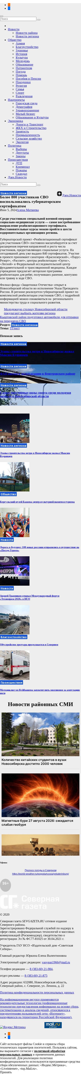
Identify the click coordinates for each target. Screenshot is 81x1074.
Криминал (23, 166)
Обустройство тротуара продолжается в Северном (29, 644)
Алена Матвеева (28, 210)
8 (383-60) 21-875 (36, 975)
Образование (24, 64)
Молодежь (23, 61)
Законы (21, 156)
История (21, 54)
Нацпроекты (16, 99)
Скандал (21, 173)
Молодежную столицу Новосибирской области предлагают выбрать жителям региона (35, 311)
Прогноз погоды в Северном (40, 870)
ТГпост (15, 328)
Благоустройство (27, 47)
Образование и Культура (32, 117)
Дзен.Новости (17, 177)
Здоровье (22, 50)
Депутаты (22, 152)
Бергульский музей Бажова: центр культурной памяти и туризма (37, 501)
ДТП (19, 163)
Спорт (20, 92)
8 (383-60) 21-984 (41, 969)
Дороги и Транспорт (29, 124)
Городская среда (26, 103)
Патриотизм (24, 68)
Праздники (23, 82)
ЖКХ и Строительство (31, 128)
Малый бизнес (25, 114)
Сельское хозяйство (29, 138)
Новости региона (27, 36)
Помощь (21, 75)
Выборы (21, 149)
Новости (13, 29)
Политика (14, 145)
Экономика (15, 121)
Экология (22, 142)
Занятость (22, 131)
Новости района (27, 32)
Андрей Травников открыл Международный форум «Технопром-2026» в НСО (29, 597)
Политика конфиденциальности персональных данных (37, 992)
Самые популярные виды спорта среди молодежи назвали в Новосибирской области (35, 394)
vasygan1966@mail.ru (56, 962)
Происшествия (18, 159)
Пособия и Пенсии (28, 78)
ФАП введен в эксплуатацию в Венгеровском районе (37, 373)
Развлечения (24, 96)
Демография (24, 106)
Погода (21, 71)
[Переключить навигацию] (1, 16)
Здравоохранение (27, 110)
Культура (22, 57)
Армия (20, 43)
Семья (20, 89)
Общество (14, 40)
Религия (21, 85)
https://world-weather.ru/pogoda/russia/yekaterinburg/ (40, 874)
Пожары (21, 170)
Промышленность (28, 135)
